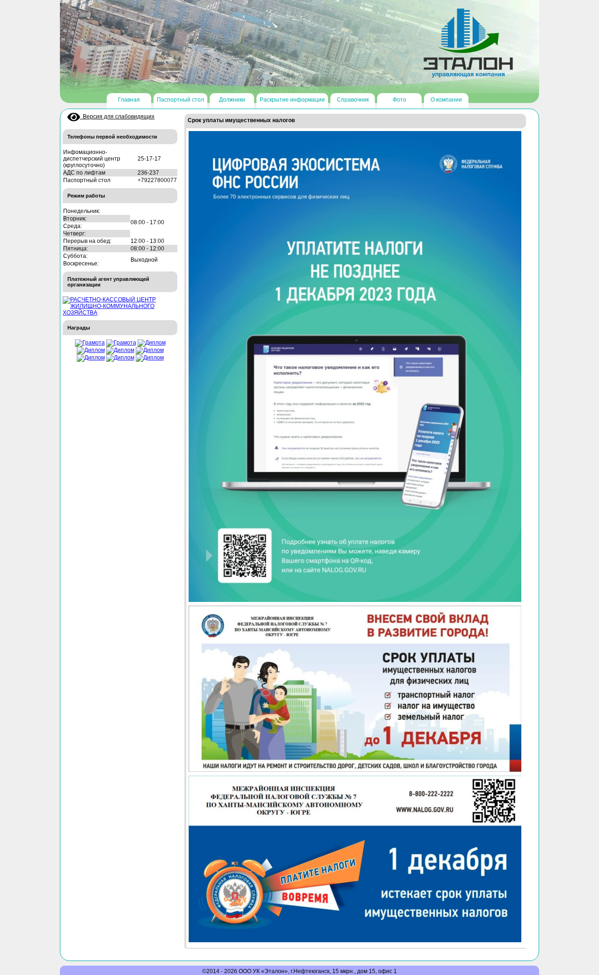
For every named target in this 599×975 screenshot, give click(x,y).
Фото (399, 99)
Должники (232, 99)
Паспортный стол (180, 99)
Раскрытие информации (292, 99)
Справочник (353, 99)
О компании (446, 99)
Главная (129, 99)
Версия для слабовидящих (117, 116)
